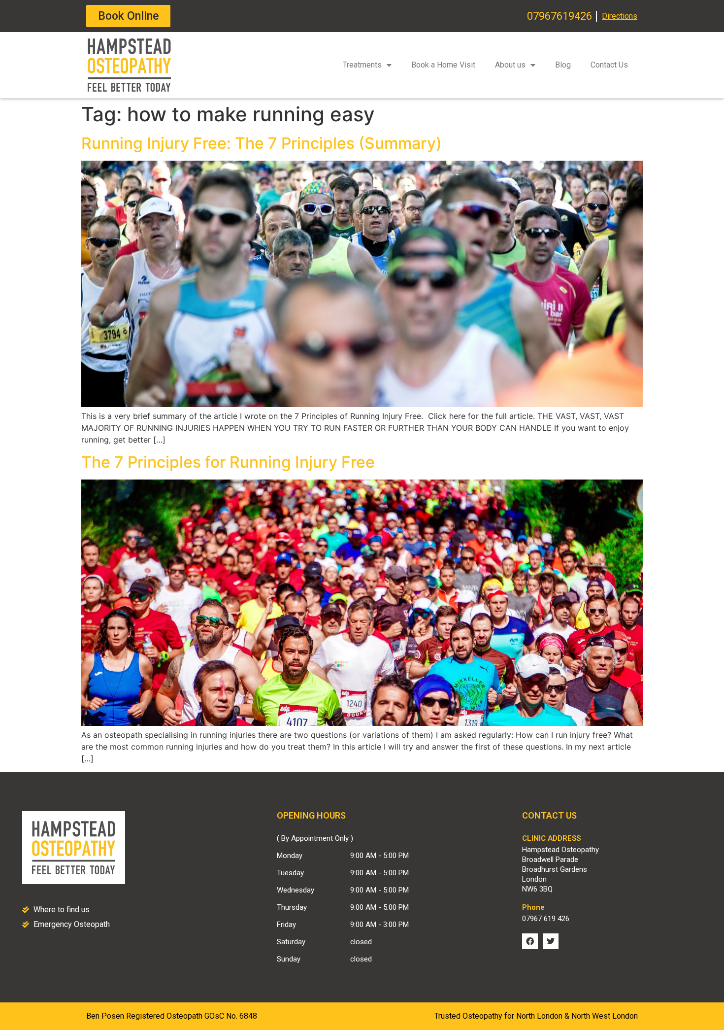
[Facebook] (530, 941)
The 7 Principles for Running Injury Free (228, 462)
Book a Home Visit (443, 64)
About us (510, 64)
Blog (563, 64)
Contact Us (609, 64)
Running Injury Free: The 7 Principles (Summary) (261, 143)
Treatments (362, 64)
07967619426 (559, 16)
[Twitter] (551, 941)
